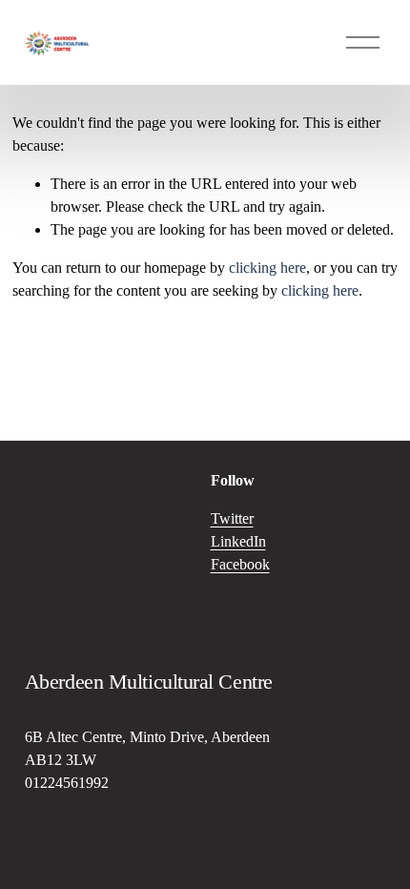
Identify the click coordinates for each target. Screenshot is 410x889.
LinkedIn (238, 541)
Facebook (240, 564)
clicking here (267, 267)
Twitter (232, 518)
